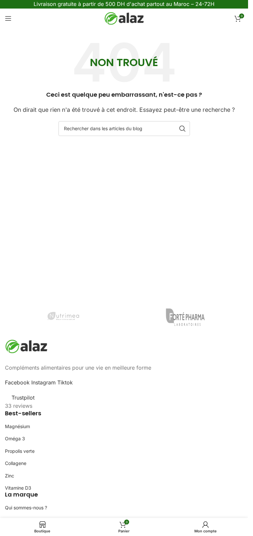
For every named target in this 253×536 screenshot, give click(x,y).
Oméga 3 (15, 438)
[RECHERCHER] (182, 128)
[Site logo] (124, 17)
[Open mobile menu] (8, 18)
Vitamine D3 (18, 488)
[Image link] (26, 345)
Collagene (15, 463)
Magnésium (17, 426)
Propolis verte (20, 451)
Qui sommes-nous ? (26, 507)
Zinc (9, 475)
